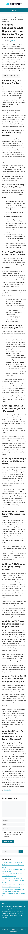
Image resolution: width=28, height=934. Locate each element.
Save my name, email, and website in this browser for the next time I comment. (14, 834)
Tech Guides (9, 17)
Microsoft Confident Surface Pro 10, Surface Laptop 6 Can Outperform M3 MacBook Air (13, 880)
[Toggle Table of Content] (17, 76)
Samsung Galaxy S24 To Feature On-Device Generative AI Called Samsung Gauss (13, 865)
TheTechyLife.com (15, 929)
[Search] (21, 851)
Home (3, 17)
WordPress (14, 931)
